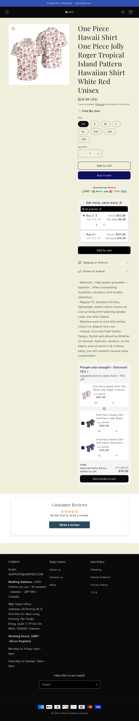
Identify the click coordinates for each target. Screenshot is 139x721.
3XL (110, 131)
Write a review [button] (69, 525)
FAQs (53, 584)
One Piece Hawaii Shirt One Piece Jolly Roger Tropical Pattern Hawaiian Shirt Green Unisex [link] (111, 416)
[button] (7, 12)
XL (83, 131)
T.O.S (94, 592)
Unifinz (63, 713)
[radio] (104, 217)
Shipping (100, 104)
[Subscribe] (96, 685)
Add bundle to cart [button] (104, 478)
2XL (96, 131)
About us (55, 569)
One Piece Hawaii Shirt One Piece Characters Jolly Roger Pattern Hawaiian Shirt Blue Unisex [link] (110, 441)
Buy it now (104, 175)
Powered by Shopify (78, 713)
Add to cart (104, 250)
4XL (84, 139)
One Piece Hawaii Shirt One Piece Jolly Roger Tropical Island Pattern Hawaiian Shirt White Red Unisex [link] (109, 388)
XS (83, 124)
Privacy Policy (99, 584)
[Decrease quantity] (89, 224)
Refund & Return (100, 577)
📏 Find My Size (89, 111)
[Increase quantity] (104, 224)
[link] (86, 395)
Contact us (56, 577)
